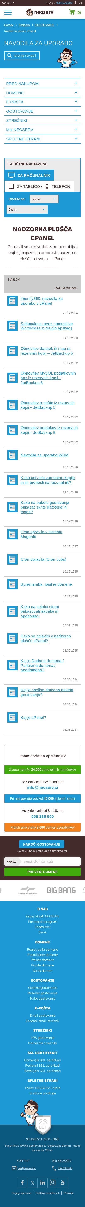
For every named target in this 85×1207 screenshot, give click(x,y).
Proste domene (42, 965)
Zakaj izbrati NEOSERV (42, 916)
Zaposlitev (42, 927)
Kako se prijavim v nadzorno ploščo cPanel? (46, 638)
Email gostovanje (42, 1015)
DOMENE (15, 93)
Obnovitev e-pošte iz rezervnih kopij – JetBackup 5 (48, 405)
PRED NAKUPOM (22, 83)
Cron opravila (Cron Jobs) (43, 559)
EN (80, 2)
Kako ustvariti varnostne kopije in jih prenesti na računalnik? (48, 480)
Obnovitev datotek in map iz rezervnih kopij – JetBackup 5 (47, 350)
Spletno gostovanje (42, 988)
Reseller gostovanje (42, 993)
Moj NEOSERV (64, 2)
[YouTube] (63, 1183)
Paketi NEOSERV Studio (42, 1088)
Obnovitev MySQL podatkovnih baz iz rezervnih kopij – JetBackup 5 (48, 378)
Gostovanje (42, 980)
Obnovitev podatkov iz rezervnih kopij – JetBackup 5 (49, 430)
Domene (42, 942)
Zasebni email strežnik (42, 1021)
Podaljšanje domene (42, 955)
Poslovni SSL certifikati (42, 1065)
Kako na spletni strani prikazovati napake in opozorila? (40, 611)
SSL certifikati (42, 1053)
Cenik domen (42, 971)
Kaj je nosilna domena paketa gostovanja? (47, 692)
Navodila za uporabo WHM (44, 455)
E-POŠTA (15, 102)
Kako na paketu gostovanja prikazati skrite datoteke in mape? (45, 507)
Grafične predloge (42, 1093)
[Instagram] (52, 1183)
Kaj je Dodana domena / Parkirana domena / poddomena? (42, 665)
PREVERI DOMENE (42, 872)
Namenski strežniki (42, 1043)
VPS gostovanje (42, 1038)
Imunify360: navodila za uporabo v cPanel (42, 300)
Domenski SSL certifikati (42, 1060)
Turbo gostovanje (42, 998)
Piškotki (69, 1193)
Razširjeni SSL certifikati (42, 1071)
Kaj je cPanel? (33, 717)
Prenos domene (42, 960)
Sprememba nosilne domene (46, 584)
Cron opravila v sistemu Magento (41, 534)
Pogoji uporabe (21, 1193)
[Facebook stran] (22, 1183)
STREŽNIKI (16, 120)
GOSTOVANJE (19, 111)
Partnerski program (42, 922)
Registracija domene (42, 949)
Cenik (42, 932)
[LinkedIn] (42, 1183)
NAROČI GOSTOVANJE (41, 844)
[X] (32, 1183)
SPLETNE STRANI (23, 139)
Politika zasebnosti (47, 1193)
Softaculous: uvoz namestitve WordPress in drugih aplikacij (47, 326)
